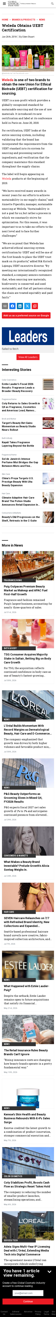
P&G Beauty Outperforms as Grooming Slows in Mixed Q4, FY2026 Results (23, 797)
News (42, 19)
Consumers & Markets (11, 513)
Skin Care (6, 474)
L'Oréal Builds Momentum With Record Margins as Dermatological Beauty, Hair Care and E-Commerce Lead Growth (27, 730)
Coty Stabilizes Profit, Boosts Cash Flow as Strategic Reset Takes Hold (27, 1184)
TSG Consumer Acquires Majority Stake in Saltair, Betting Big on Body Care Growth (27, 658)
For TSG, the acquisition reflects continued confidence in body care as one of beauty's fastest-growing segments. (27, 671)
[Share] (12, 306)
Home (5, 19)
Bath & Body (7, 438)
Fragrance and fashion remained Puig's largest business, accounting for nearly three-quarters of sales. (28, 603)
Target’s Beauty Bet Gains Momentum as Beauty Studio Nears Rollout (19, 426)
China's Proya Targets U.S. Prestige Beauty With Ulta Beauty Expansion (18, 482)
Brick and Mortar (9, 419)
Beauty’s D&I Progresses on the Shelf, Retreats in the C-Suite (21, 519)
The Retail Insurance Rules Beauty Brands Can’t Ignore (26, 1052)
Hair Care (6, 493)
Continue (28, 1301)
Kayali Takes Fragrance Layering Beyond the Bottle (18, 444)
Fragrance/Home (9, 399)
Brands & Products (23, 19)
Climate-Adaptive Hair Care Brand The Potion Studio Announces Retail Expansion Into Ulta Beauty (21, 501)
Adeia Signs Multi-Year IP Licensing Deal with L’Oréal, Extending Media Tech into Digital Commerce (27, 1250)
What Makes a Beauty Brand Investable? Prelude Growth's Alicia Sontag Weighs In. (26, 865)
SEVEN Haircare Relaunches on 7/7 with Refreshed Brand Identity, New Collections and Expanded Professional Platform (26, 922)
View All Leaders (28, 357)
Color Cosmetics (9, 380)
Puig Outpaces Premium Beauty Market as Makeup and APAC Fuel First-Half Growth (25, 590)
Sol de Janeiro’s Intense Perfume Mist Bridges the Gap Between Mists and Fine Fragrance (20, 462)
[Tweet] (27, 306)
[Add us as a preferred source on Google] (35, 306)
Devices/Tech (11, 1240)
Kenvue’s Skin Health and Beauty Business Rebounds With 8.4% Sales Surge (27, 1118)
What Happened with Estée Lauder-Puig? (26, 988)
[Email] (5, 306)
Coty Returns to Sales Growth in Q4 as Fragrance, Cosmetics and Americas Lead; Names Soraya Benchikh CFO (21, 407)
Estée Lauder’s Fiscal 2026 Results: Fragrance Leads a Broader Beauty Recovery (18, 388)
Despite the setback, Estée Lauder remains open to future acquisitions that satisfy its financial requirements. (26, 999)
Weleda (8, 80)
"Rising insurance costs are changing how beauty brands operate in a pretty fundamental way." (28, 1063)
